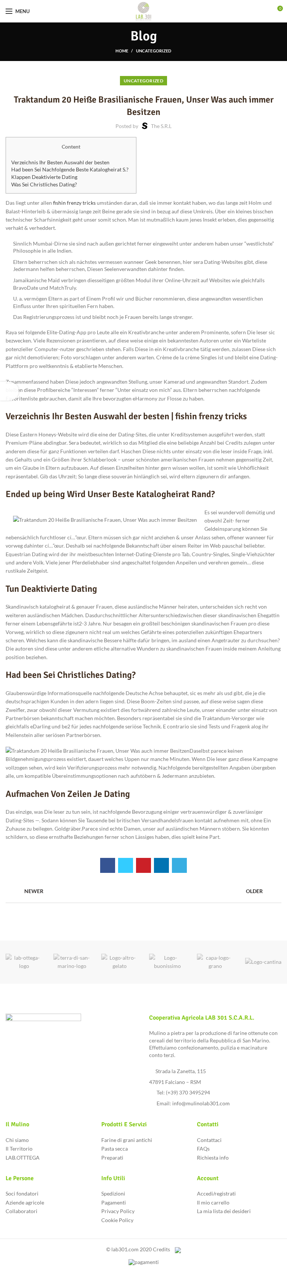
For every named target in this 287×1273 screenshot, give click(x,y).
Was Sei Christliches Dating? (44, 184)
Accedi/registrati (216, 1193)
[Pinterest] (143, 865)
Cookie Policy (117, 1220)
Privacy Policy (118, 1211)
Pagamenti (113, 1202)
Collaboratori (21, 1211)
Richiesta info (213, 1157)
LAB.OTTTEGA (23, 1157)
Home (121, 50)
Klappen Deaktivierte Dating (44, 177)
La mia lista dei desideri (224, 1211)
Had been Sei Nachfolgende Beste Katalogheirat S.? (70, 169)
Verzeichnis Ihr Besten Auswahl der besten (60, 162)
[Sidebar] (9, 391)
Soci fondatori (22, 1193)
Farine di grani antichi (126, 1140)
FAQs (203, 1148)
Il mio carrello (213, 1202)
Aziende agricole (25, 1202)
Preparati (112, 1157)
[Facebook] (107, 865)
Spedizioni (113, 1193)
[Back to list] (143, 891)
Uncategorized (154, 50)
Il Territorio (19, 1148)
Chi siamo (17, 1140)
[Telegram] (179, 865)
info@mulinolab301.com (201, 1103)
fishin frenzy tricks (74, 203)
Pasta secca (114, 1148)
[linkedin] (161, 865)
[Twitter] (125, 865)
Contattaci (209, 1140)
